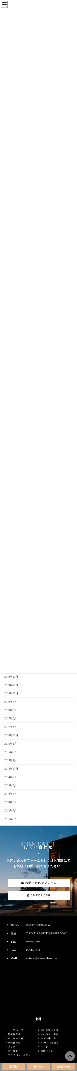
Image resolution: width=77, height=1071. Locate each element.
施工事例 (65, 1066)
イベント (45, 1047)
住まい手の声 (48, 1038)
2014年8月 (10, 785)
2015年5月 (10, 752)
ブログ (11, 1047)
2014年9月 (10, 777)
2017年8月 (10, 718)
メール (39, 1066)
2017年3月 (10, 726)
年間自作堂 (14, 1042)
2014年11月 (11, 768)
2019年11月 (11, 685)
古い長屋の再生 (49, 1034)
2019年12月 (11, 676)
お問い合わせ (48, 1051)
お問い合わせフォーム (40, 882)
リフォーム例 (15, 1038)
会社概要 (12, 1051)
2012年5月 (10, 810)
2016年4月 (10, 743)
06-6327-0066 (40, 895)
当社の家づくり (49, 1030)
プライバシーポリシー (20, 1055)
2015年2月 (10, 760)
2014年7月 (10, 793)
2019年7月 (10, 701)
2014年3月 (10, 802)
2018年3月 (10, 710)
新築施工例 (14, 1034)
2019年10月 (11, 693)
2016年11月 (11, 735)
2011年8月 (10, 819)
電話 (15, 1066)
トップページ (15, 1030)
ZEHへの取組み (49, 1042)
